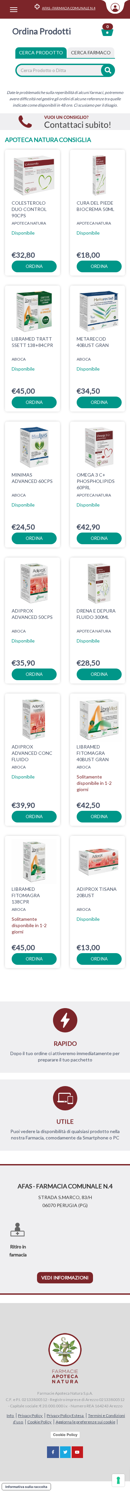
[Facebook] (53, 1452)
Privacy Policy (30, 1415)
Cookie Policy (39, 1421)
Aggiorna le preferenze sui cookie (85, 1421)
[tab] (90, 52)
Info (10, 1415)
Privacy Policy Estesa (65, 1415)
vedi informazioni (65, 1277)
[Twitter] (65, 1452)
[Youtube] (77, 1452)
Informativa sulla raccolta (26, 1487)
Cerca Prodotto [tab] (41, 52)
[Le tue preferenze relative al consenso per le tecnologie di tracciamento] (118, 1480)
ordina (34, 266)
